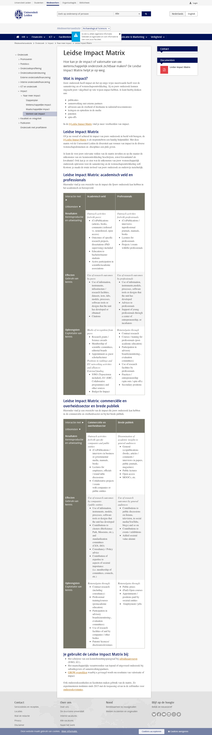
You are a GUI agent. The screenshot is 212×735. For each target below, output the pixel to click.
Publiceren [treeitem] (25, 123)
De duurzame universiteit (72, 711)
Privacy (17, 720)
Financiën (37, 37)
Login (195, 3)
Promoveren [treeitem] (26, 59)
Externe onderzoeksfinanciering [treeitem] (35, 77)
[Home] (17, 37)
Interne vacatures (68, 715)
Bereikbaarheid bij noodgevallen (121, 706)
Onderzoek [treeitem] (23, 54)
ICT (50, 37)
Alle (117, 13)
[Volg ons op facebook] (159, 714)
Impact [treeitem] (23, 91)
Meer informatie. (69, 731)
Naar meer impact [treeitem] (31, 95)
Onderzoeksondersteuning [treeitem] (32, 73)
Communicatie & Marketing (129, 37)
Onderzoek (39, 43)
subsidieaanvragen (128, 658)
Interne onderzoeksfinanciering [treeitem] (35, 82)
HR (23, 37)
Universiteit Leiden (22, 2)
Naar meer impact (64, 43)
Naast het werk (67, 725)
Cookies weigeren (179, 731)
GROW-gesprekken (77, 672)
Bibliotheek (84, 2)
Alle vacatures (66, 720)
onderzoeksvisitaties (73, 689)
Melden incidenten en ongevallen (122, 711)
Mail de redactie (22, 715)
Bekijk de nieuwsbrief (162, 706)
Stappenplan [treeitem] (32, 100)
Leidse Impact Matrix (81, 123)
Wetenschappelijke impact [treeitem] (38, 104)
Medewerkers (53, 2)
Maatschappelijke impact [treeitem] (38, 109)
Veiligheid (156, 37)
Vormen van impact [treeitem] (35, 113)
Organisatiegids (69, 2)
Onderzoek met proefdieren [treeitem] (33, 127)
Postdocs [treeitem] (24, 63)
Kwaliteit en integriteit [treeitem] (30, 118)
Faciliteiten (65, 37)
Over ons (64, 706)
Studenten (38, 2)
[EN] (191, 13)
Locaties (18, 711)
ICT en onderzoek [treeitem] (28, 86)
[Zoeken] (146, 13)
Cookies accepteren (151, 731)
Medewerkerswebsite (23, 43)
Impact (50, 43)
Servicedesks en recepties (26, 706)
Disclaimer (19, 725)
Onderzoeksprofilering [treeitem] (30, 68)
